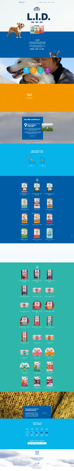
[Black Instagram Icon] (37, 463)
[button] (53, 2)
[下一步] (69, 98)
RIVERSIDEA (39, 468)
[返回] (4, 98)
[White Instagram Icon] (71, 236)
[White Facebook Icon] (71, 234)
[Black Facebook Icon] (35, 463)
